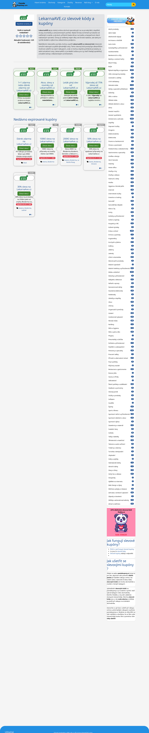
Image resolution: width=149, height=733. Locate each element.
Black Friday (120, 63)
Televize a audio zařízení (120, 444)
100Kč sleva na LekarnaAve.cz (47, 140)
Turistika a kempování (120, 452)
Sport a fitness (120, 410)
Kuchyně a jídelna (120, 242)
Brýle (120, 66)
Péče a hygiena (120, 328)
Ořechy (120, 306)
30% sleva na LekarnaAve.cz (24, 188)
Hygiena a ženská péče (120, 186)
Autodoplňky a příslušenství (120, 48)
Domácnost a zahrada (120, 119)
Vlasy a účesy (120, 470)
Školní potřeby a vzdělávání (120, 384)
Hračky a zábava (120, 175)
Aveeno (66, 160)
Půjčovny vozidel (120, 366)
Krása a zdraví (120, 231)
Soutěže (120, 403)
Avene (45, 162)
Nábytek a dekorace (120, 280)
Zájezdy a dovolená (120, 496)
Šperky (120, 407)
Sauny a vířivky (120, 377)
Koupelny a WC (120, 223)
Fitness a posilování (120, 145)
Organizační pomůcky (120, 309)
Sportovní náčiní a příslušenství (120, 414)
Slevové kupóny (115, 553)
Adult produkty (120, 29)
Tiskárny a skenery (120, 448)
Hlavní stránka (40, 2)
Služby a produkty (120, 395)
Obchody (51, 2)
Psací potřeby (120, 362)
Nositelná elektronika (120, 291)
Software (120, 399)
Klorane (94, 164)
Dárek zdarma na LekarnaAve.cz (24, 141)
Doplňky (120, 123)
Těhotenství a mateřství (120, 440)
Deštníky (120, 93)
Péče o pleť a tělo (120, 332)
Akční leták (120, 33)
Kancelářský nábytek (120, 205)
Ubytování (120, 455)
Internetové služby (120, 194)
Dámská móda (120, 85)
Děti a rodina (120, 96)
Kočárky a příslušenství (120, 216)
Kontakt (67, 6)
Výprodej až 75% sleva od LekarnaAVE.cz (94, 85)
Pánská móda (120, 321)
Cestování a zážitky (120, 78)
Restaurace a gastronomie (120, 369)
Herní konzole (120, 160)
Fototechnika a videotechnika (120, 149)
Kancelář (120, 201)
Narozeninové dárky (120, 287)
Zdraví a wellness (120, 504)
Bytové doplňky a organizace (120, 70)
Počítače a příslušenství (120, 343)
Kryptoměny (120, 238)
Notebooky (120, 295)
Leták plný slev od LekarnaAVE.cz (70, 85)
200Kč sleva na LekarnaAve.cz (70, 140)
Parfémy (120, 324)
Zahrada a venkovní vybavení (120, 493)
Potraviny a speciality (120, 351)
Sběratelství (120, 381)
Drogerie (120, 130)
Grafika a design (120, 156)
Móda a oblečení (120, 272)
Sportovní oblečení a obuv (120, 418)
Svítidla (120, 433)
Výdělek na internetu (120, 481)
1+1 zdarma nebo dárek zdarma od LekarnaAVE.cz (24, 86)
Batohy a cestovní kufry (120, 59)
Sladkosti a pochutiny (120, 388)
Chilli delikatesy (120, 81)
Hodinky (120, 164)
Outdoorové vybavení (120, 317)
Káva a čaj (120, 209)
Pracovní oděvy (120, 354)
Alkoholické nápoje (120, 37)
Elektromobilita (120, 134)
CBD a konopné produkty (120, 74)
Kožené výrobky (120, 227)
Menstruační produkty (120, 261)
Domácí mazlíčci (120, 111)
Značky (70, 2)
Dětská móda (120, 100)
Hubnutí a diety (120, 179)
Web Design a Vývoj (120, 485)
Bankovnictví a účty (120, 55)
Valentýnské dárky (120, 463)
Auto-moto (120, 44)
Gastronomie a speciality (120, 152)
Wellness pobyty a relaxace (120, 489)
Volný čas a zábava (120, 474)
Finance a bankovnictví (120, 141)
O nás (97, 2)
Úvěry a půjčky (120, 459)
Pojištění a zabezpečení (120, 347)
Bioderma (51, 162)
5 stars (30, 36)
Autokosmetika (120, 52)
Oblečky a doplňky (120, 298)
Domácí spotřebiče (120, 115)
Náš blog (87, 2)
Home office (120, 167)
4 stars (27, 36)
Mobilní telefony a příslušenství (120, 268)
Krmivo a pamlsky (120, 235)
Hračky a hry (120, 171)
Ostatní (120, 313)
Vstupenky (120, 478)
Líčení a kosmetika (120, 257)
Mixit (25, 163)
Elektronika (120, 138)
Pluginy (120, 336)
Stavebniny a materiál (120, 425)
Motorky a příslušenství (120, 276)
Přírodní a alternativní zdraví (120, 358)
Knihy (120, 212)
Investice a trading (120, 197)
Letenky (120, 253)
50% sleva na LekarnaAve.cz (94, 140)
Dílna (120, 108)
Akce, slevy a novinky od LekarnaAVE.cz (47, 85)
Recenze (78, 2)
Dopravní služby (120, 126)
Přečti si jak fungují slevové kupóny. (122, 549)
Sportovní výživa (120, 422)
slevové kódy (121, 551)
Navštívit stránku (23, 24)
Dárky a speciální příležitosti (120, 89)
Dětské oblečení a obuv (120, 104)
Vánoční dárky (120, 466)
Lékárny (120, 250)
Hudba (120, 182)
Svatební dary (120, 429)
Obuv (120, 302)
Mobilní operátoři (120, 265)
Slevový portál (120, 392)
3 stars (24, 36)
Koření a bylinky (120, 220)
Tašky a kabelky (120, 437)
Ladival (24, 210)
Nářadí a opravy (120, 283)
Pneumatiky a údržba (120, 339)
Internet (120, 190)
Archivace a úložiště (120, 40)
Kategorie (61, 2)
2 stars (20, 36)
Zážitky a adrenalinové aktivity (120, 500)
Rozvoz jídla (120, 373)
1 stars (17, 36)
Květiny (120, 246)
